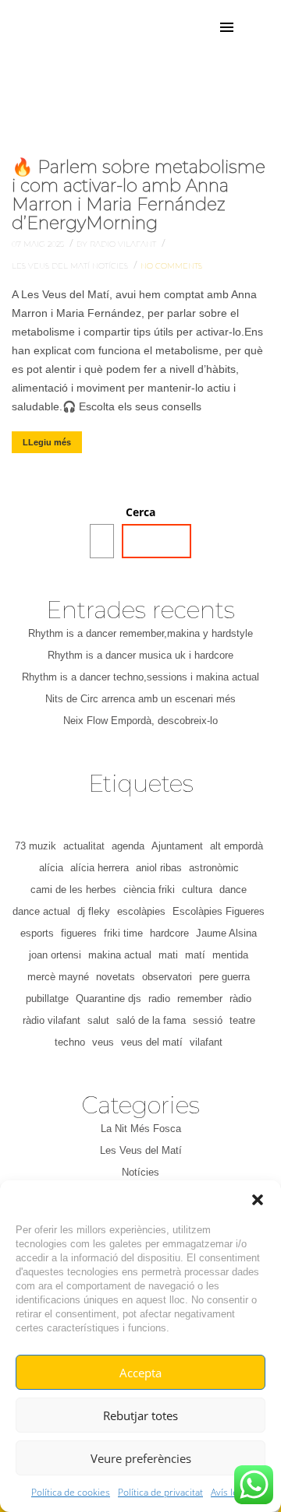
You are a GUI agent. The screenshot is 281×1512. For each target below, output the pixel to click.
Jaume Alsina (226, 933)
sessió (207, 1020)
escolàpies (141, 911)
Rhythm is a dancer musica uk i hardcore (140, 655)
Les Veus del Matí (52, 266)
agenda (128, 846)
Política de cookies (70, 1492)
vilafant (206, 1042)
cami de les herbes (73, 889)
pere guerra (224, 977)
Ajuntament (177, 846)
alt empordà (236, 846)
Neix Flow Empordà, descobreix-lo (140, 720)
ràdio (240, 998)
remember (199, 998)
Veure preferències (141, 1458)
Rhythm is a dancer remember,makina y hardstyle (140, 633)
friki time (123, 933)
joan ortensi (55, 955)
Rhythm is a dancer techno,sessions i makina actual (140, 677)
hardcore (169, 933)
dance (233, 889)
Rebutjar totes (140, 1415)
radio (159, 998)
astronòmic (214, 868)
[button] (257, 1200)
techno (70, 1042)
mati (168, 955)
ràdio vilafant (51, 1020)
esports (37, 933)
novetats (115, 977)
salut (98, 1020)
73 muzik (35, 846)
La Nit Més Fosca (141, 1128)
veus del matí (152, 1042)
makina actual (119, 955)
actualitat (84, 846)
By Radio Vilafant (117, 244)
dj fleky (93, 911)
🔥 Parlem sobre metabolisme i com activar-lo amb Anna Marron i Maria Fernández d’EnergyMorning (138, 195)
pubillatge (47, 998)
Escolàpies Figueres (219, 911)
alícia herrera (99, 868)
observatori (167, 977)
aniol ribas (159, 868)
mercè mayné (58, 977)
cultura (197, 889)
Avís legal (230, 1492)
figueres (79, 933)
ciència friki (149, 889)
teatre (242, 1020)
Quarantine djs (108, 998)
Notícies (111, 266)
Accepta (140, 1372)
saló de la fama (151, 1020)
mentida (230, 955)
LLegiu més (47, 442)
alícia (51, 868)
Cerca (140, 512)
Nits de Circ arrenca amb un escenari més (140, 699)
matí (195, 955)
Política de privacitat (160, 1492)
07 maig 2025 (39, 244)
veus (103, 1042)
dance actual (41, 911)
